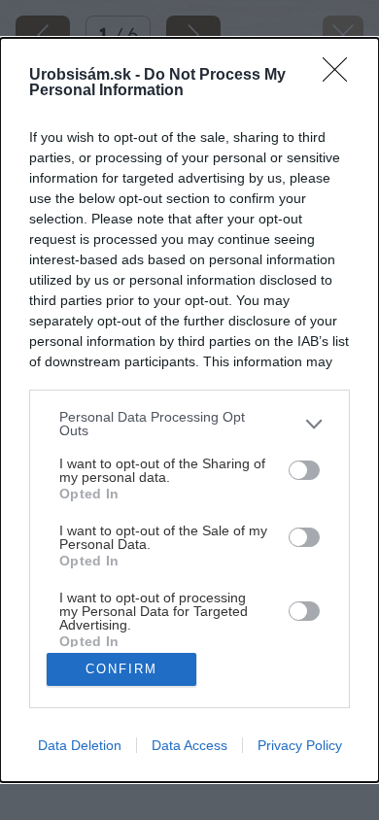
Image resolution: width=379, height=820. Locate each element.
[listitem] (189, 423)
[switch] (304, 470)
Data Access (189, 745)
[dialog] (189, 409)
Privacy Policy (300, 745)
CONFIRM (121, 669)
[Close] (341, 75)
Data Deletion (79, 745)
